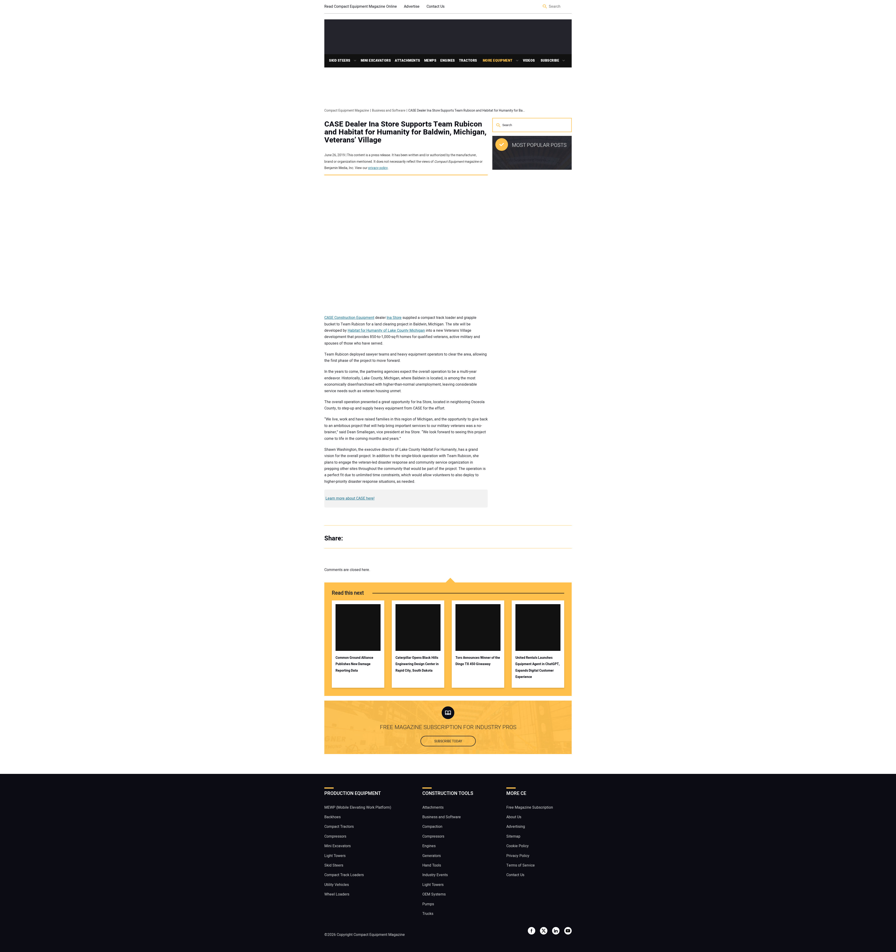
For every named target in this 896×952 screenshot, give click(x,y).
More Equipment (498, 60)
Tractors (468, 60)
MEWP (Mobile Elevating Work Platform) (357, 807)
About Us (513, 817)
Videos (529, 60)
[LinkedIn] (371, 538)
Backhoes (332, 817)
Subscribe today (448, 741)
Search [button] (545, 6)
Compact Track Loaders (344, 875)
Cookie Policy (517, 846)
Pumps (428, 904)
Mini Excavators (376, 60)
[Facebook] (352, 538)
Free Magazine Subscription (529, 807)
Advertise (412, 6)
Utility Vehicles (336, 885)
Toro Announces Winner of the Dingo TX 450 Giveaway (477, 660)
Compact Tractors (339, 826)
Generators (431, 856)
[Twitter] (361, 538)
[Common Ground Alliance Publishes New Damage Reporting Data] (358, 627)
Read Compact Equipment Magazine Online (360, 6)
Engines (447, 60)
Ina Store (394, 318)
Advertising (515, 826)
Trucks (427, 914)
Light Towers (335, 856)
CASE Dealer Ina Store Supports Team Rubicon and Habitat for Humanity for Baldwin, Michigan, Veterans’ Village (405, 132)
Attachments (407, 60)
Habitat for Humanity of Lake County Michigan (386, 330)
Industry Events (435, 875)
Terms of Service (520, 865)
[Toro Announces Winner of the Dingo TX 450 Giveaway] (477, 627)
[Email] (380, 538)
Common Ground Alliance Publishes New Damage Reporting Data (354, 664)
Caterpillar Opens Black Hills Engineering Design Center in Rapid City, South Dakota (417, 664)
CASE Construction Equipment (349, 318)
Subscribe (550, 60)
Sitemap (513, 836)
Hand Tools (431, 865)
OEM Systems (434, 894)
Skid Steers (339, 60)
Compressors (335, 836)
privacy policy (378, 168)
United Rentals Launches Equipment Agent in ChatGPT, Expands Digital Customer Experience (537, 667)
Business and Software (441, 817)
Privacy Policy (517, 856)
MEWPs (430, 60)
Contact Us (435, 6)
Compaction (432, 826)
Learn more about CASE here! (350, 498)
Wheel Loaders (336, 894)
